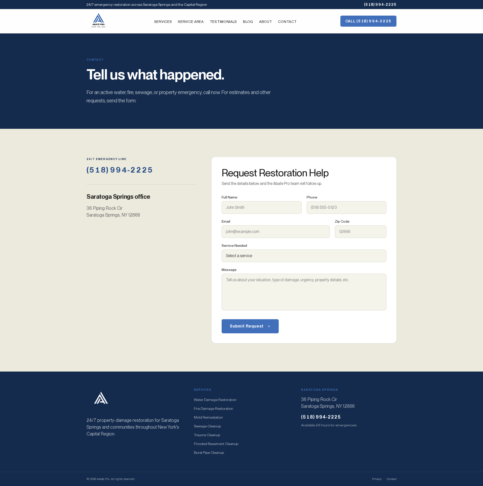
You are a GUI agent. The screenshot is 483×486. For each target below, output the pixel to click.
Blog (248, 22)
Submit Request (247, 326)
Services (163, 22)
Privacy (377, 479)
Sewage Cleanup (207, 426)
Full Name (229, 197)
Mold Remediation (208, 417)
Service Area (191, 22)
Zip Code (342, 221)
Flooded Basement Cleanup (216, 444)
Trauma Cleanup (207, 435)
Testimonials (223, 22)
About (265, 22)
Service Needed (234, 246)
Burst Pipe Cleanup (209, 453)
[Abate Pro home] (98, 21)
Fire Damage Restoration (213, 409)
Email (226, 221)
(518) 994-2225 (380, 5)
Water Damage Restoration (215, 400)
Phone (312, 197)
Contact (287, 22)
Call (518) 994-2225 (368, 21)
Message (229, 270)
